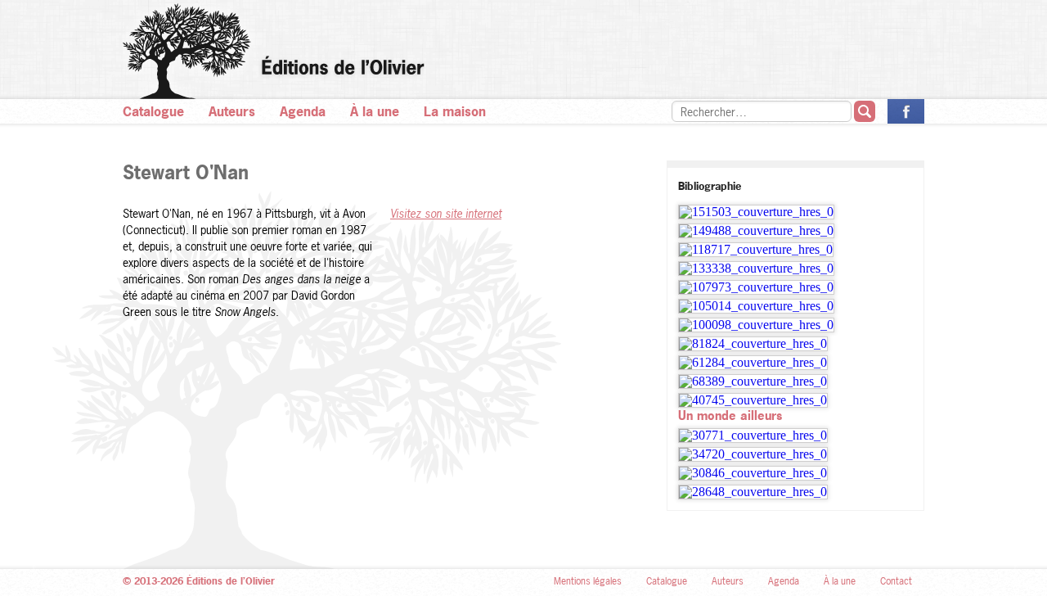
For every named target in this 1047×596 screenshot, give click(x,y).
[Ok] (864, 111)
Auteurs (232, 111)
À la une (374, 111)
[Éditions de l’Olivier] (523, 51)
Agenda (303, 111)
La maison (455, 111)
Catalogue (153, 111)
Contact (896, 581)
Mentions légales (588, 581)
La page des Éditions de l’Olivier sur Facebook (905, 111)
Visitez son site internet (445, 213)
